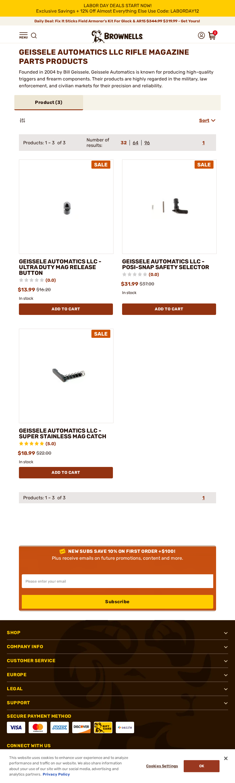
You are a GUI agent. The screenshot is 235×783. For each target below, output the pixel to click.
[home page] (117, 36)
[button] (23, 35)
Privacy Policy (56, 774)
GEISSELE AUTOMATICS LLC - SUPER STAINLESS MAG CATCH (62, 433)
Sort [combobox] (204, 120)
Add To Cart (66, 309)
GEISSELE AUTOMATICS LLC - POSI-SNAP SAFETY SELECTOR (165, 264)
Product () (48, 102)
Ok (201, 766)
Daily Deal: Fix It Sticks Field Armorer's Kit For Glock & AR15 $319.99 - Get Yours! (117, 21)
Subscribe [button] (117, 601)
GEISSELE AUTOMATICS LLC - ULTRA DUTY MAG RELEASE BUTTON (60, 267)
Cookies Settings (162, 766)
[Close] (226, 758)
